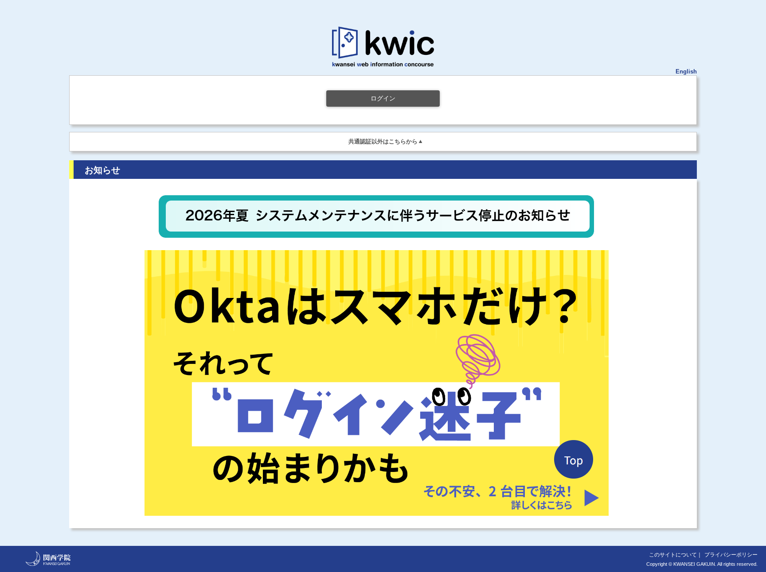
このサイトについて (673, 555)
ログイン (383, 98)
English (686, 71)
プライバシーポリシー (731, 555)
